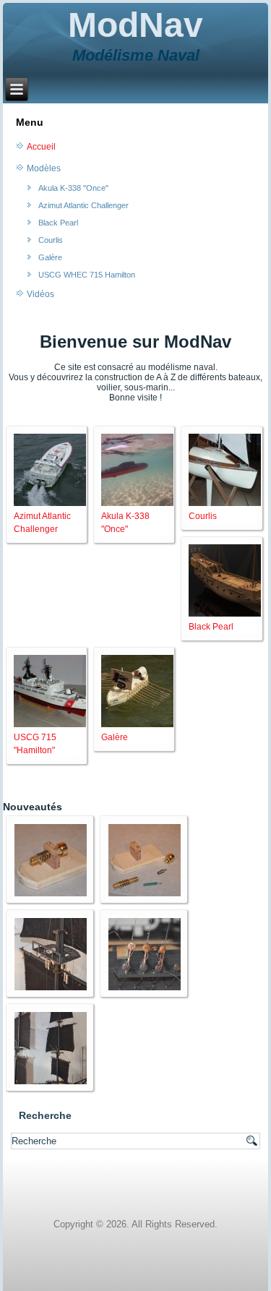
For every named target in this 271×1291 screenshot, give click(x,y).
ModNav (135, 25)
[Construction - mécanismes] (50, 894)
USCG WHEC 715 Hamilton (86, 274)
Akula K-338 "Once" (73, 188)
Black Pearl (58, 222)
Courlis (50, 240)
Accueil (41, 147)
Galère (50, 257)
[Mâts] (50, 988)
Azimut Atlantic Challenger (83, 205)
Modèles (44, 168)
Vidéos (40, 294)
